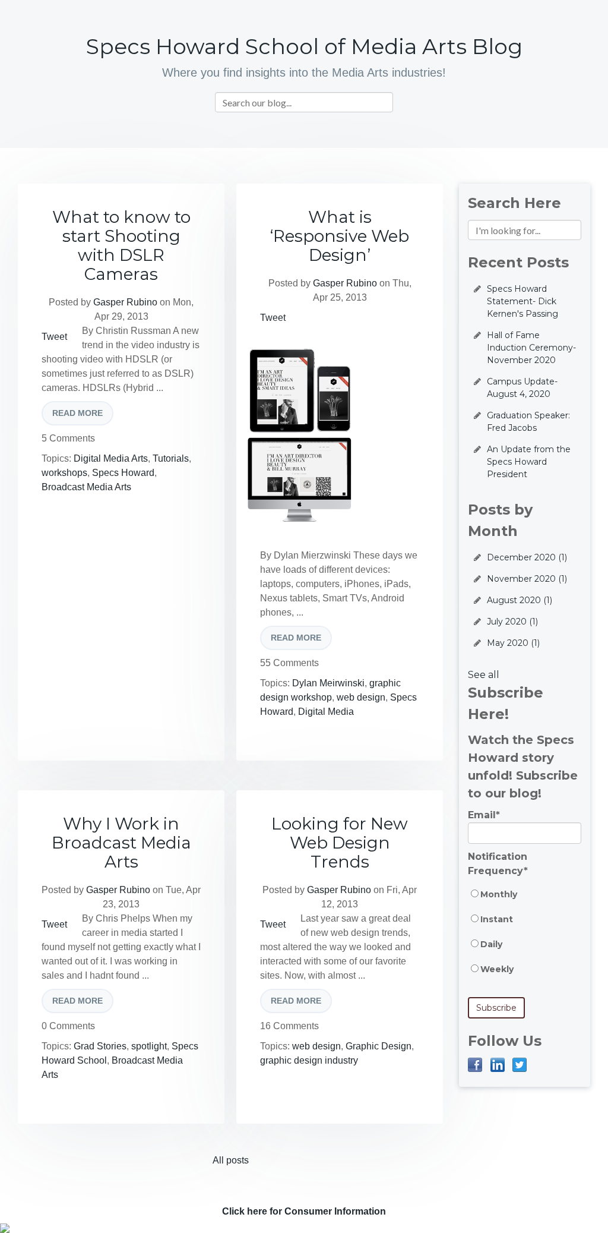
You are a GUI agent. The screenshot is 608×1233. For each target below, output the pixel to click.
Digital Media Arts (111, 458)
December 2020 (527, 557)
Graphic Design (378, 1046)
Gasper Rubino (125, 302)
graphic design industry (309, 1060)
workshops (64, 473)
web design (361, 697)
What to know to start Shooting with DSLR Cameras (121, 245)
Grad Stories (100, 1046)
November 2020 (527, 578)
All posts (231, 1160)
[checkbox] (524, 938)
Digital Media (326, 712)
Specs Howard (123, 473)
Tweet (54, 337)
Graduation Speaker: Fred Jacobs (528, 421)
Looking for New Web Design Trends (339, 842)
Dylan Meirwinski (328, 683)
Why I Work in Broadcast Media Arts (121, 842)
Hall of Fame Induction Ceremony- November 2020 (531, 347)
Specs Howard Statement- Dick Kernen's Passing (522, 301)
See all (483, 674)
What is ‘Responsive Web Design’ (339, 236)
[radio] (524, 900)
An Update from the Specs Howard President (529, 462)
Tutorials (171, 458)
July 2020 (512, 621)
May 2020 (513, 643)
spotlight (149, 1046)
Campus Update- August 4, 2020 (522, 387)
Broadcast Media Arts (86, 487)
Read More (77, 413)
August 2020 (519, 600)
